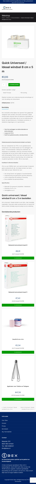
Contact (4, 423)
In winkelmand (14, 84)
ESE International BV (19, 2)
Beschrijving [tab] (5, 107)
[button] (26, 8)
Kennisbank (5, 429)
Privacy (4, 426)
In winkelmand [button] (17, 258)
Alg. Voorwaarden (7, 431)
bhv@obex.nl (6, 448)
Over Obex (5, 420)
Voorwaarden (18, 481)
